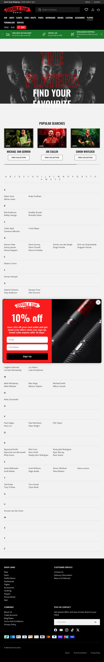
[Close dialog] (98, 302)
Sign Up (27, 356)
